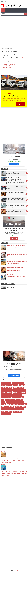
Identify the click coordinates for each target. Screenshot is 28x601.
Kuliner (6, 385)
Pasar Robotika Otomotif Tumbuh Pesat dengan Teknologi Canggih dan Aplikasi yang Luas (16, 276)
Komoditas (4, 409)
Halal (15, 399)
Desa (3, 399)
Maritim (19, 411)
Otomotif (20, 399)
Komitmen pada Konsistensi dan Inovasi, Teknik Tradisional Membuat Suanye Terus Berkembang (17, 254)
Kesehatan (21, 382)
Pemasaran (8, 390)
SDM (14, 411)
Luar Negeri (22, 392)
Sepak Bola (4, 411)
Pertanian (21, 387)
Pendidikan (9, 392)
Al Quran (3, 404)
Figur (16, 409)
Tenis (9, 413)
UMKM (3, 390)
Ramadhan (4, 387)
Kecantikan (13, 397)
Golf (8, 397)
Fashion (3, 397)
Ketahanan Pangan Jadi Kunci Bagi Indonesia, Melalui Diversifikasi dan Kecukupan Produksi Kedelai (14, 211)
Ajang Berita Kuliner (6, 54)
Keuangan (19, 394)
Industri (15, 387)
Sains (25, 404)
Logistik (9, 404)
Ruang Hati (18, 406)
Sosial (11, 385)
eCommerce (15, 392)
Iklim (14, 394)
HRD (21, 404)
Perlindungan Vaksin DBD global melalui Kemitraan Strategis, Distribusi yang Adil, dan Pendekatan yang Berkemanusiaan (14, 473)
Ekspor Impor (20, 397)
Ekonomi (10, 387)
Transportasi (16, 390)
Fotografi (9, 394)
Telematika (4, 406)
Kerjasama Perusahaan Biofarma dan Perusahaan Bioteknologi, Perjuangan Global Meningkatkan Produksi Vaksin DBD (16, 205)
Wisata (16, 385)
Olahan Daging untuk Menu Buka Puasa (15, 192)
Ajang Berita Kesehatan (9, 66)
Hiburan (10, 411)
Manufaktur (15, 404)
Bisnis (3, 382)
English (23, 406)
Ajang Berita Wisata (8, 67)
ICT (2, 385)
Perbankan (10, 409)
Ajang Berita (15, 570)
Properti (21, 409)
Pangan (3, 394)
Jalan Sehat (4, 464)
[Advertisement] (14, 31)
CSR (6, 399)
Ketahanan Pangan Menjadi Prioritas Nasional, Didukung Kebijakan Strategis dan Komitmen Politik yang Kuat (17, 262)
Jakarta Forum (4, 451)
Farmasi (3, 392)
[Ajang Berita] (11, 5)
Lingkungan (22, 385)
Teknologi (15, 382)
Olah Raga (23, 390)
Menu (3, 10)
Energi (10, 399)
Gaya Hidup (8, 382)
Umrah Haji (4, 413)
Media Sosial (11, 406)
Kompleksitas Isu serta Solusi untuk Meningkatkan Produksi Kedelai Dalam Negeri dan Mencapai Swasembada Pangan (13, 460)
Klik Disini (21, 57)
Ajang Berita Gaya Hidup (9, 64)
